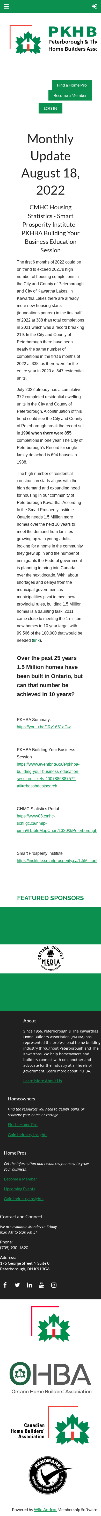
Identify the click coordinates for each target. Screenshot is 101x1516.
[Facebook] (5, 1285)
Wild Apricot (45, 1509)
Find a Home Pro (72, 84)
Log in (50, 108)
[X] (17, 1285)
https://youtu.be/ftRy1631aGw (44, 727)
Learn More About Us (42, 1080)
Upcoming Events (19, 1188)
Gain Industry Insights (27, 1134)
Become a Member (70, 95)
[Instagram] (54, 1285)
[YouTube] (42, 1285)
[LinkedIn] (29, 1285)
